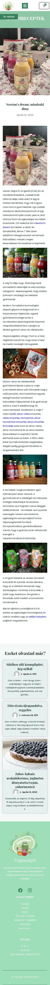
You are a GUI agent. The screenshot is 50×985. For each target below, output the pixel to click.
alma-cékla (23, 414)
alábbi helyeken (37, 616)
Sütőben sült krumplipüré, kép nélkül (25, 666)
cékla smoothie (11, 418)
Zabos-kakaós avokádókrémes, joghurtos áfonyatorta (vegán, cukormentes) (25, 780)
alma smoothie (35, 422)
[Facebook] (20, 890)
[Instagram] (29, 890)
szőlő (13, 414)
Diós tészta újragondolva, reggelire (25, 707)
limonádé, (8, 426)
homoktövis (27, 418)
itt (44, 612)
